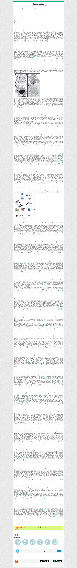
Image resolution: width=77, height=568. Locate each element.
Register (22, 8)
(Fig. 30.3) (41, 509)
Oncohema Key (38, 4)
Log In (19, 8)
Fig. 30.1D (60, 61)
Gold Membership (33, 8)
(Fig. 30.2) (41, 183)
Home (15, 8)
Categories (27, 8)
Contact (38, 8)
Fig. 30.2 (56, 227)
